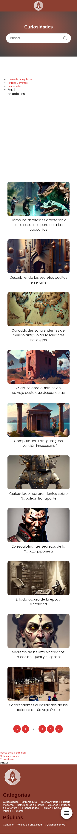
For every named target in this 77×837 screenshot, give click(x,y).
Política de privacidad (29, 824)
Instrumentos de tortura (30, 804)
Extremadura (29, 801)
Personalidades (29, 807)
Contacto (8, 824)
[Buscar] (63, 37)
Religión (46, 807)
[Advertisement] (38, 139)
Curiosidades (11, 801)
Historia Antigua (49, 801)
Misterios (52, 804)
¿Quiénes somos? (56, 824)
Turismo (19, 810)
